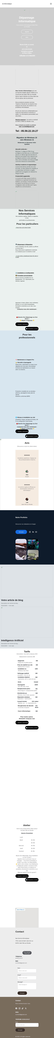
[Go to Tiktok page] (22, 1008)
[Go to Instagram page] (30, 532)
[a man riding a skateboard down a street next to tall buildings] (27, 295)
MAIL (27, 37)
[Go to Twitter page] (26, 1008)
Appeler (27, 31)
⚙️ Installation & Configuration (24, 273)
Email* (19, 975)
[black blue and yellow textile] (27, 235)
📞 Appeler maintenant (22, 324)
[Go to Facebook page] (16, 1008)
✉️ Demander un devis (32, 328)
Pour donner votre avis (27, 952)
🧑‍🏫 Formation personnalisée (23, 275)
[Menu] (51, 3)
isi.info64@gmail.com (28, 126)
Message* (20, 982)
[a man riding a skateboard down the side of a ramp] (27, 263)
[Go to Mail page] (36, 532)
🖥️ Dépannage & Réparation (23, 244)
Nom (19, 968)
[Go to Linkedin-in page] (33, 532)
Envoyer (22, 993)
